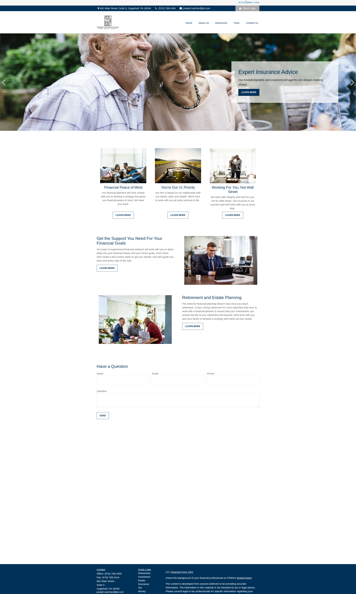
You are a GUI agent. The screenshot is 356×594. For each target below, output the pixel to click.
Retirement (144, 573)
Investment (144, 576)
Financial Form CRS (182, 572)
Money (142, 591)
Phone (210, 373)
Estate (141, 580)
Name (100, 373)
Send (103, 415)
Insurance (143, 584)
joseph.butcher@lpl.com (196, 8)
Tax (140, 587)
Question (102, 391)
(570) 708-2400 (167, 8)
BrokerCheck (244, 578)
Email (155, 373)
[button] (188, 23)
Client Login (249, 8)
